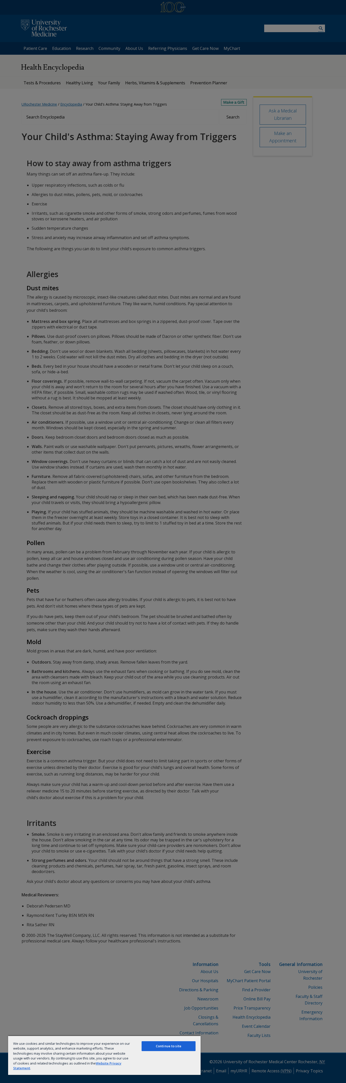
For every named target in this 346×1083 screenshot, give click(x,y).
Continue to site (168, 1046)
